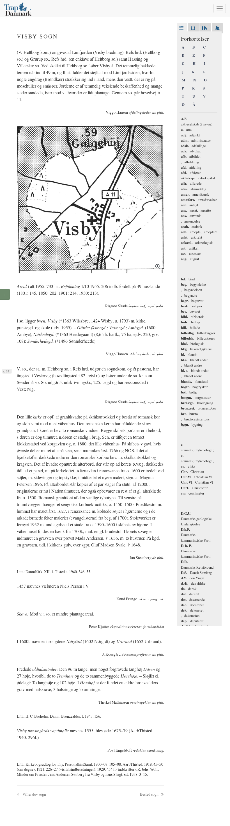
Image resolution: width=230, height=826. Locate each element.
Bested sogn (149, 794)
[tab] (182, 28)
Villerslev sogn (34, 794)
